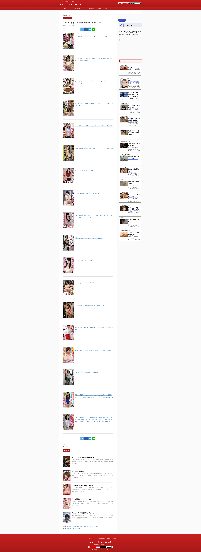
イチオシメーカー (68, 444)
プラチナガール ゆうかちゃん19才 (84, 170)
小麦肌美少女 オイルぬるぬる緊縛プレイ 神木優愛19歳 (89, 305)
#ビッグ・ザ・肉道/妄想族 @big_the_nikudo (85, 513)
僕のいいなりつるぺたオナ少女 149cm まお (86, 372)
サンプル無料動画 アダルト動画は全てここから (101, 544)
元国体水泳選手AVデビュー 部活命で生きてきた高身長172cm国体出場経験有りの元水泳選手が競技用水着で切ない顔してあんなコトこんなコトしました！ (94, 397)
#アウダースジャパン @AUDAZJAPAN (83, 457)
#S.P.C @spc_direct (78, 471)
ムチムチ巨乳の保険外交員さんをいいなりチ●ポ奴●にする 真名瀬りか (94, 126)
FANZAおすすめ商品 (103, 8)
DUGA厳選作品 (90, 8)
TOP (65, 8)
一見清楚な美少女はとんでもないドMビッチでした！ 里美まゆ (91, 36)
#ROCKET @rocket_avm (73, 528)
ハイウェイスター (68, 446)
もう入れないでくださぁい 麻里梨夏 (84, 283)
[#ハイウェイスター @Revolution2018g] (89, 29)
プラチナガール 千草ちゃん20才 (83, 260)
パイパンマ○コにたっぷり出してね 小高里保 (87, 193)
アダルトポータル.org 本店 (70, 4)
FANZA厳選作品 (77, 8)
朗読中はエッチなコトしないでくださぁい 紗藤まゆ (89, 238)
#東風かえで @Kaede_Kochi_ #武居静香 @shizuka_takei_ (83, 526)
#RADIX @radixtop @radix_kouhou (82, 485)
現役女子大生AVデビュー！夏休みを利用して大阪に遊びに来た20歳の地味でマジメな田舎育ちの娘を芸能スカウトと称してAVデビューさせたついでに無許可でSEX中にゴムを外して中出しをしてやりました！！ (94, 419)
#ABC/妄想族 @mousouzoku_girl (82, 499)
